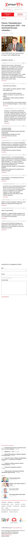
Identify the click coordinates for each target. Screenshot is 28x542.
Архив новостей (18, 9)
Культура (17, 504)
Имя (2, 268)
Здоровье (23, 506)
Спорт (12, 504)
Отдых (6, 508)
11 (11, 30)
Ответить (4, 80)
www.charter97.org (17, 527)
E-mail (2, 274)
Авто (2, 508)
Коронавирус (4, 511)
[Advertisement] (14, 248)
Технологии (16, 506)
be (8, 10)
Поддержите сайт (7, 14)
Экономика (17, 502)
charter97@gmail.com (6, 534)
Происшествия (5, 504)
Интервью (9, 506)
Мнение (3, 475)
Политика (3, 502)
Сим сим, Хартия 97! (20, 14)
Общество (10, 502)
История (23, 504)
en (12, 10)
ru (10, 10)
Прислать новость (7, 9)
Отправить (5, 296)
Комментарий (4, 280)
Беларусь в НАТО (14, 511)
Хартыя (14, 4)
